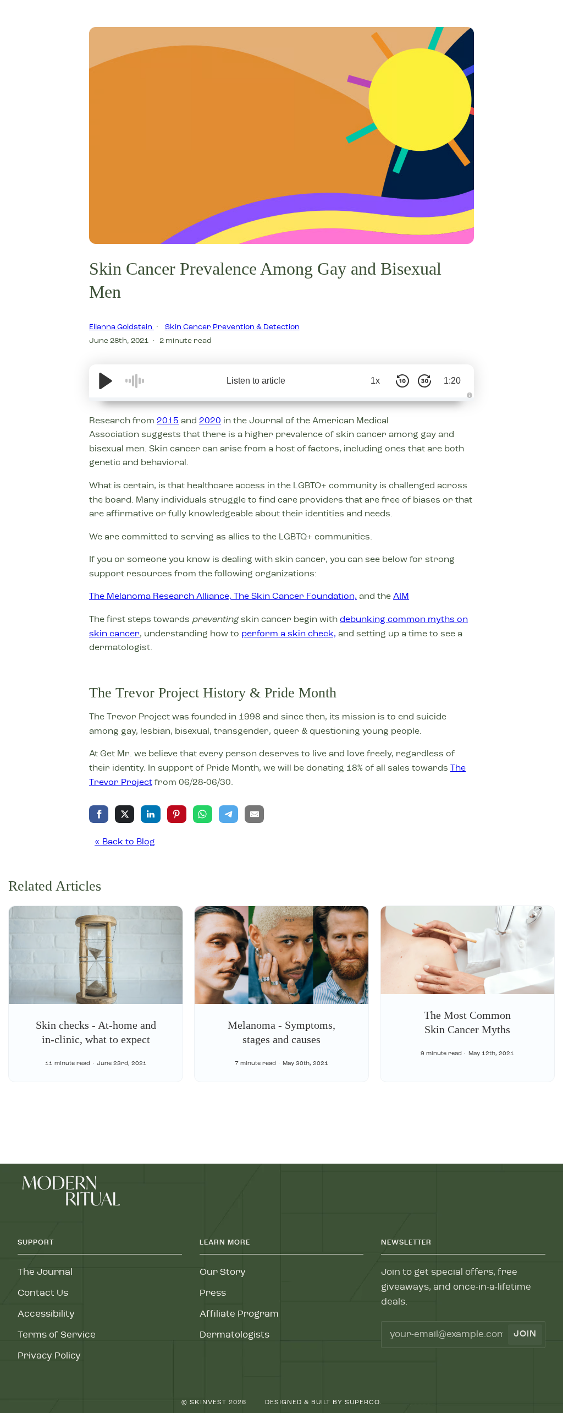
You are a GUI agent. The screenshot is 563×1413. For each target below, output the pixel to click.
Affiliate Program (239, 1314)
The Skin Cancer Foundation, (295, 596)
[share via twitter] (124, 814)
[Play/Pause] (106, 381)
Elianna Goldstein (121, 327)
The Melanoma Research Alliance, (161, 596)
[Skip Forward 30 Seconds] (424, 381)
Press (213, 1293)
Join (525, 1334)
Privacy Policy (49, 1356)
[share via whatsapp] (202, 814)
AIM (401, 596)
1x (375, 380)
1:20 (452, 380)
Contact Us (43, 1293)
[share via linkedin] (150, 814)
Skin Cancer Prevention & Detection (232, 327)
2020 (210, 421)
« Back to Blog (125, 842)
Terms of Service (57, 1335)
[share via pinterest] (176, 814)
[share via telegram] (228, 814)
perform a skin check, (288, 634)
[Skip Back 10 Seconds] (402, 381)
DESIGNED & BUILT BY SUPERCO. (323, 1402)
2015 (168, 421)
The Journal (45, 1272)
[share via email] (254, 814)
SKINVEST (208, 1402)
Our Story (223, 1272)
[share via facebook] (98, 814)
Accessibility (46, 1314)
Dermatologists (234, 1335)
